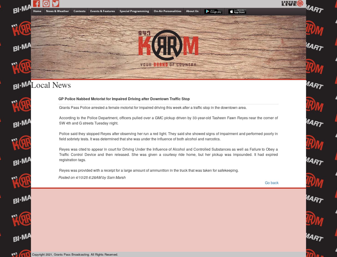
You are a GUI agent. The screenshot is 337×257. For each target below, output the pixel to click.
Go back (272, 182)
